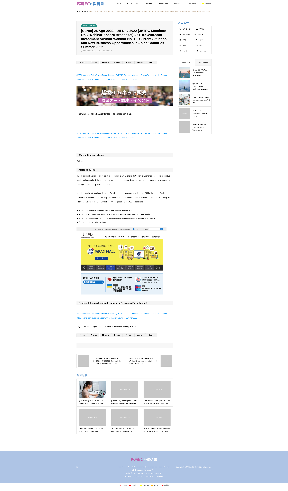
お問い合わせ (131, 473)
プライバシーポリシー (132, 476)
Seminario (192, 4)
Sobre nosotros (133, 4)
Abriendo (177, 4)
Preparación (163, 4)
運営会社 (146, 476)
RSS (77, 467)
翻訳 (184, 40)
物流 (184, 45)
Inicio (119, 4)
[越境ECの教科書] (90, 4)
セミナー (186, 51)
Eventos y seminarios (89, 26)
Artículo (149, 4)
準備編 (201, 29)
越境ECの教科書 (190, 467)
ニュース (202, 51)
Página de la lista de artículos (148, 473)
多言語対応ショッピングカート (194, 34)
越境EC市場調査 (157, 476)
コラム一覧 (186, 29)
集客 (201, 45)
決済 (201, 40)
